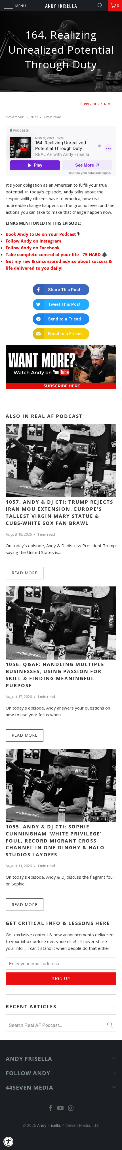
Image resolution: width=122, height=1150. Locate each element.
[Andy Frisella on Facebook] (50, 1108)
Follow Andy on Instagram (33, 241)
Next (108, 104)
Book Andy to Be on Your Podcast (41, 234)
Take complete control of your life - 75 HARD (53, 254)
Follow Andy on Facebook (33, 247)
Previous (91, 104)
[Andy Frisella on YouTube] (60, 1108)
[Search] (102, 5)
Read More (24, 572)
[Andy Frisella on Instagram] (71, 1108)
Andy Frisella (61, 5)
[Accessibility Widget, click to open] (8, 1141)
